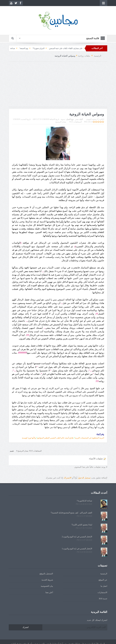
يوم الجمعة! (33, 48)
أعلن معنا (49, 592)
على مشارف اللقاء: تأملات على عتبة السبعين (75, 48)
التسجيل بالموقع (46, 573)
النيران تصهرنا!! (48, 48)
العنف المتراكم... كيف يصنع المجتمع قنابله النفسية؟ (71, 513)
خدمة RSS (103, 598)
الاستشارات (102, 592)
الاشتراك (67, 478)
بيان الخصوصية (47, 586)
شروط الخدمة (47, 580)
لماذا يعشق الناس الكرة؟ (82, 525)
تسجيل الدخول (84, 478)
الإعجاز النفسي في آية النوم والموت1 (77, 548)
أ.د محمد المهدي (92, 119)
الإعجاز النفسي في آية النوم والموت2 (77, 536)
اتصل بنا (104, 586)
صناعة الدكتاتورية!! (17, 48)
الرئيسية (103, 573)
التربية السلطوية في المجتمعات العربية (89, 438)
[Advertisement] (58, 86)
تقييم (12, 451)
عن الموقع (103, 580)
